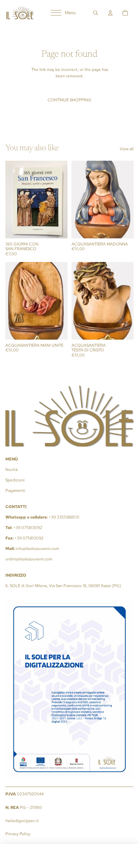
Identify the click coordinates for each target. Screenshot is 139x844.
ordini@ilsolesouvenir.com (28, 559)
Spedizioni (15, 480)
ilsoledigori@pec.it (22, 820)
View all (127, 149)
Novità (11, 469)
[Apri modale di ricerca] (95, 12)
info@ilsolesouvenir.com (37, 548)
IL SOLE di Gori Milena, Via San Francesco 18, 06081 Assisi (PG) (63, 585)
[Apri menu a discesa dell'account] (110, 12)
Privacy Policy (17, 834)
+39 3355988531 (64, 517)
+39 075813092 (27, 527)
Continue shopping (69, 100)
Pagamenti (15, 490)
